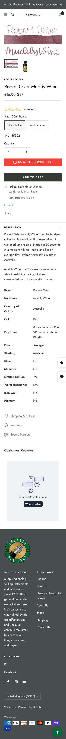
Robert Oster (13, 79)
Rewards (42, 586)
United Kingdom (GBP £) (21, 696)
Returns (41, 579)
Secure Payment (20, 434)
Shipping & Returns (23, 416)
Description (12, 227)
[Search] (12, 14)
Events (41, 612)
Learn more (51, 4)
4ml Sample (37, 125)
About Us (42, 605)
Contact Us (43, 627)
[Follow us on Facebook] (8, 682)
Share (7, 213)
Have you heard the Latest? (49, 595)
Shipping (42, 620)
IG (5, 664)
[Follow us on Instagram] (16, 682)
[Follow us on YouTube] (24, 682)
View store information (21, 198)
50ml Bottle (15, 125)
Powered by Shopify (29, 707)
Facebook (10, 672)
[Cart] (60, 14)
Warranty (16, 425)
